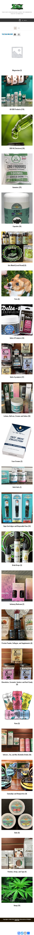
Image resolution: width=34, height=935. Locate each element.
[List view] (18, 28)
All (11, 34)
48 (8, 34)
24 (6, 34)
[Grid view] (15, 28)
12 (3, 34)
